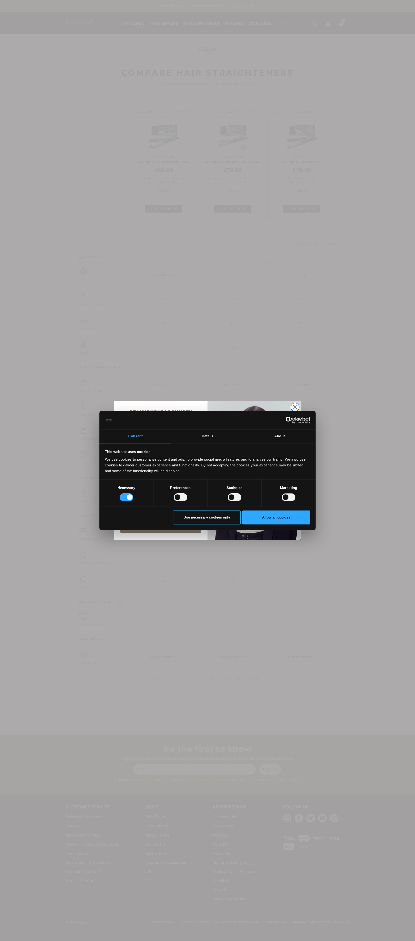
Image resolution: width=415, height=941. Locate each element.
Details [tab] (208, 436)
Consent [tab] (135, 436)
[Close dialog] (295, 407)
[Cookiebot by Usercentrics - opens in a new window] (289, 420)
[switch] (180, 497)
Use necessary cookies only (206, 517)
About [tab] (279, 436)
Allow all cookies (276, 517)
